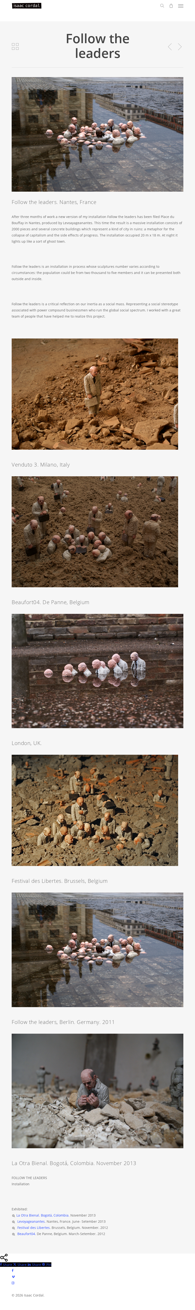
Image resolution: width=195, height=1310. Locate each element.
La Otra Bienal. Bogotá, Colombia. (42, 1215)
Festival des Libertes (33, 1227)
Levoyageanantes (30, 1221)
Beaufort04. (26, 1233)
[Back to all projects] (15, 46)
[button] (180, 5)
